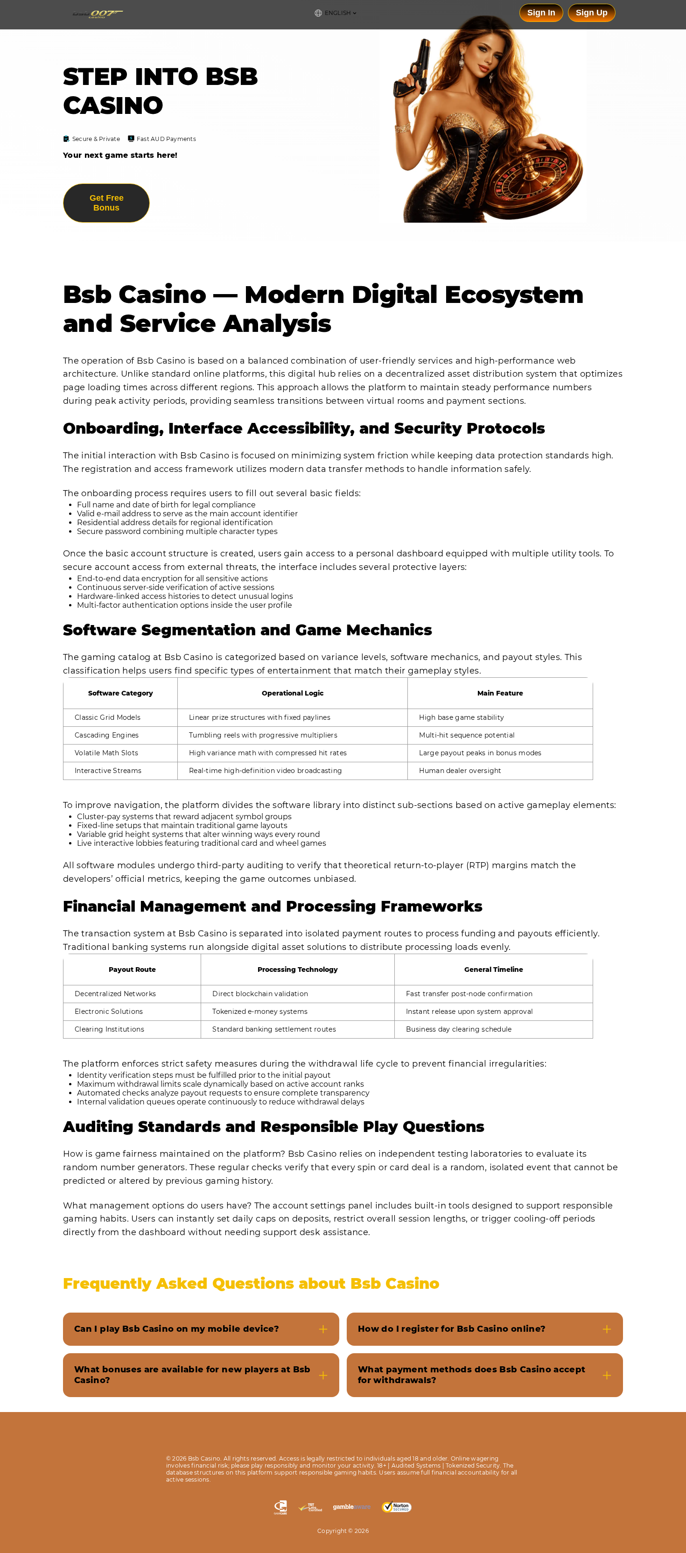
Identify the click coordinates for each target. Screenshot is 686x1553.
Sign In (541, 12)
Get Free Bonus (107, 202)
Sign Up (592, 12)
